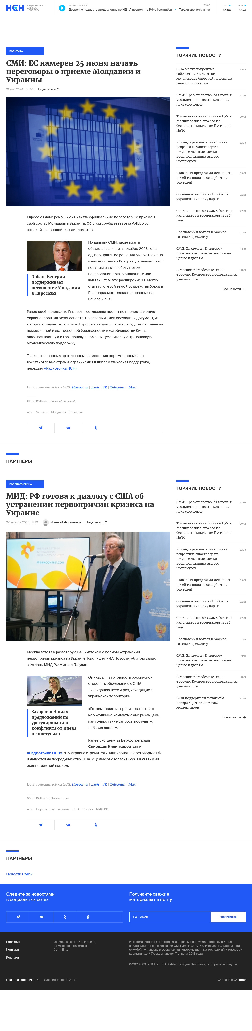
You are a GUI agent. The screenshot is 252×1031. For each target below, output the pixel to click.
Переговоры (45, 809)
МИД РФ (102, 809)
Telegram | (119, 387)
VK (104, 387)
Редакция (13, 942)
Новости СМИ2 (19, 874)
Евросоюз (76, 412)
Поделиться (47, 89)
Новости (80, 387)
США (76, 809)
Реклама (12, 958)
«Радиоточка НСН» (60, 368)
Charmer (240, 980)
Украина (42, 412)
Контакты (13, 950)
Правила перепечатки (22, 980)
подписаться (228, 917)
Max (132, 387)
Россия (88, 809)
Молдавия (58, 412)
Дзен (95, 387)
